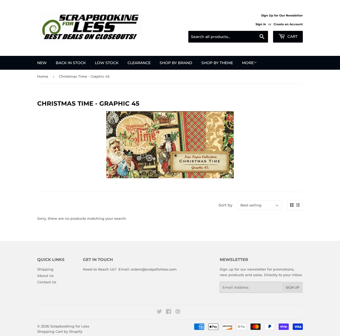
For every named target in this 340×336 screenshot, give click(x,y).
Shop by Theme (217, 62)
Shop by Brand (176, 62)
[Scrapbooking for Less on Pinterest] (178, 312)
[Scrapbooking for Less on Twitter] (159, 312)
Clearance (139, 62)
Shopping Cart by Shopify (59, 331)
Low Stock (106, 62)
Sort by (225, 205)
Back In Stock (71, 62)
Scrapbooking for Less (69, 326)
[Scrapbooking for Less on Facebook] (168, 312)
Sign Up (292, 287)
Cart (292, 36)
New (42, 62)
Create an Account (288, 24)
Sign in (261, 24)
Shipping (45, 269)
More (248, 62)
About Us (45, 275)
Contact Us (46, 282)
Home (42, 76)
